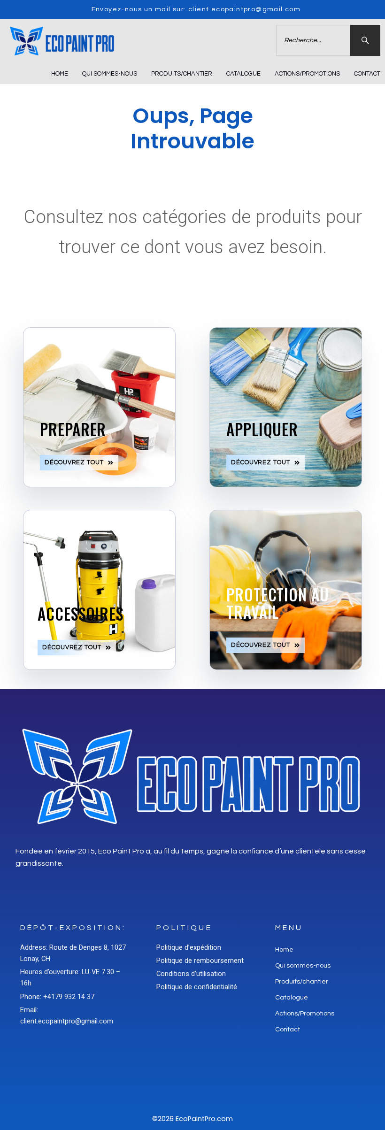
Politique (184, 927)
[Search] (365, 40)
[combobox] (313, 40)
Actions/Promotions (307, 73)
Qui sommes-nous (109, 73)
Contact (367, 73)
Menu (289, 927)
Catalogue (243, 73)
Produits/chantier (181, 73)
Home (59, 73)
